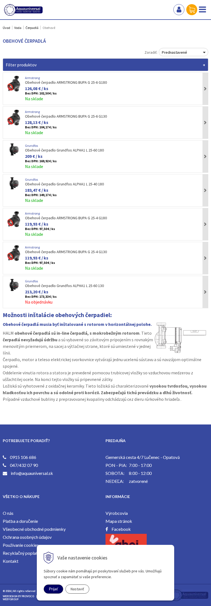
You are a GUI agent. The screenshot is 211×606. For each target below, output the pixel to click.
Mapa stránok (119, 521)
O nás (8, 513)
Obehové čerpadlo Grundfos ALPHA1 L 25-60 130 (64, 286)
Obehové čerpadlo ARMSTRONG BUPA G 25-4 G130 (66, 252)
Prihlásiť (178, 9)
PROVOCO (28, 596)
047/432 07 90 (24, 465)
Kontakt (10, 561)
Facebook (121, 529)
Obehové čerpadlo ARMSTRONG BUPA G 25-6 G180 (66, 82)
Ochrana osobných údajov (27, 537)
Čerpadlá (32, 28)
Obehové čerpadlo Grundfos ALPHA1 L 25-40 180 (64, 184)
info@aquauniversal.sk (32, 473)
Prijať (53, 589)
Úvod (6, 28)
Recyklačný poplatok (23, 553)
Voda (17, 28)
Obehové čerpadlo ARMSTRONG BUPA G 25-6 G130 (66, 116)
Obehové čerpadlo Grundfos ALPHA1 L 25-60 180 (64, 150)
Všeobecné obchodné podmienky (34, 529)
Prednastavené (174, 52)
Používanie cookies (21, 545)
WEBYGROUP (10, 599)
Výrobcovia (117, 513)
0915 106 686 (23, 457)
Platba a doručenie (20, 521)
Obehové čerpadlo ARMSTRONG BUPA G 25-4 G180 (66, 218)
